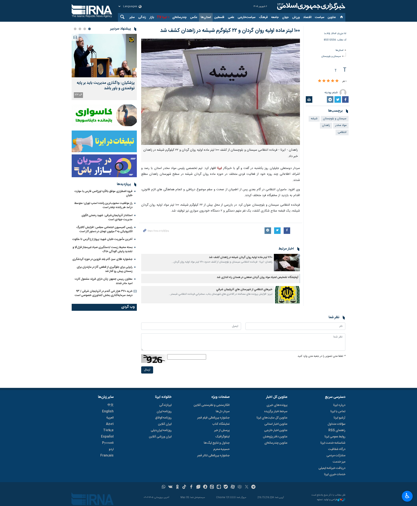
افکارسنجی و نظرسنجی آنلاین (212, 405)
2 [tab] (84, 29)
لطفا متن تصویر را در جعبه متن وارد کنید (321, 356)
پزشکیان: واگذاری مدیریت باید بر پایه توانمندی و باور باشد (106, 86)
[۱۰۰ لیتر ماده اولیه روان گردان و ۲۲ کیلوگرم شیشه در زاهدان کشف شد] (220, 92)
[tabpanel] (104, 67)
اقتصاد (307, 17)
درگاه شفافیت (336, 449)
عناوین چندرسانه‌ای (275, 443)
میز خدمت (339, 462)
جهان (285, 17)
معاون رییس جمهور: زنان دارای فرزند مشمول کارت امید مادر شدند (103, 281)
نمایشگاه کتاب (221, 424)
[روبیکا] (240, 487)
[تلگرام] (253, 487)
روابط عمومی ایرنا (334, 436)
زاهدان (326, 125)
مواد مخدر (340, 125)
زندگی (142, 17)
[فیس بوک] (191, 487)
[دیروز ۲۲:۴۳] (104, 55)
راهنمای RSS (336, 430)
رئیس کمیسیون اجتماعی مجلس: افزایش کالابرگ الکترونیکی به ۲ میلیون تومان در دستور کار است (104, 229)
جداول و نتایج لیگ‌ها (217, 443)
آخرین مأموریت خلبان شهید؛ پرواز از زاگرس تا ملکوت (102, 239)
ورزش (296, 17)
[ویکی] (170, 487)
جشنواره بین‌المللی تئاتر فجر (213, 455)
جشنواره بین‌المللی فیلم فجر (213, 417)
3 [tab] (80, 29)
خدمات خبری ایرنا (334, 474)
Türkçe (108, 430)
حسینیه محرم (221, 449)
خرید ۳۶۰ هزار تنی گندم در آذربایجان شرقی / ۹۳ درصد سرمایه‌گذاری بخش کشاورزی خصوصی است (103, 293)
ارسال (147, 370)
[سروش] (205, 487)
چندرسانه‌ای (179, 17)
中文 (111, 405)
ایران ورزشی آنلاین (160, 436)
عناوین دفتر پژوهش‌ (275, 436)
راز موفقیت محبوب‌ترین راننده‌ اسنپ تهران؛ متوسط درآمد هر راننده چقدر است (103, 205)
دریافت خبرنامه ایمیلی (331, 468)
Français (107, 455)
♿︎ (407, 496)
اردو (111, 449)
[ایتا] (212, 487)
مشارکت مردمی (335, 455)
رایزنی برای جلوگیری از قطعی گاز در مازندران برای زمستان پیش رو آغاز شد (104, 269)
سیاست (319, 17)
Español (107, 436)
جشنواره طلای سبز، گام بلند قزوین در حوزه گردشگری (102, 259)
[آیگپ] (219, 487)
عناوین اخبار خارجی (275, 430)
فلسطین (219, 17)
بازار (151, 17)
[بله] (226, 487)
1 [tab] (89, 29)
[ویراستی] (198, 487)
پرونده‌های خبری (276, 405)
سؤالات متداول (336, 424)
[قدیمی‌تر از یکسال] (287, 262)
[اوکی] (177, 487)
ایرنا (310, 6)
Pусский (108, 443)
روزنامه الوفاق (163, 417)
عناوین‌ (332, 17)
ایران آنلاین (165, 424)
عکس (193, 17)
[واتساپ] (164, 487)
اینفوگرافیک (222, 436)
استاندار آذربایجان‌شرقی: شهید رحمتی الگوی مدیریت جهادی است (106, 217)
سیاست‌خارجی (246, 17)
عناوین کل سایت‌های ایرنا (271, 417)
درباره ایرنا (339, 405)
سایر (132, 17)
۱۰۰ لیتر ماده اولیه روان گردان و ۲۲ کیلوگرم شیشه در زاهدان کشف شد (230, 30)
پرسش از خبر (222, 430)
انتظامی (342, 132)
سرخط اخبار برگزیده (275, 411)
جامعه (275, 17)
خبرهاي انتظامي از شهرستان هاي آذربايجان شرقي (244, 289)
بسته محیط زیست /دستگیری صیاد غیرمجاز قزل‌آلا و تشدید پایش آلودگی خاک (102, 249)
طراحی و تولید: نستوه (327, 500)
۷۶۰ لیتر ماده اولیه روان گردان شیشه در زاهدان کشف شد (240, 257)
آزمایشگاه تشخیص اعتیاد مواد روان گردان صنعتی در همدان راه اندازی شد (257, 277)
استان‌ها (206, 17)
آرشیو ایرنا (339, 417)
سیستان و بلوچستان (331, 56)
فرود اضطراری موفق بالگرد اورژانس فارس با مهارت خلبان (103, 193)
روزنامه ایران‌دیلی (161, 430)
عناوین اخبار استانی (275, 424)
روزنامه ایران (164, 411)
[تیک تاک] (184, 487)
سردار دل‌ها (223, 411)
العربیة (110, 417)
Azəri (110, 424)
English (108, 411)
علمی (231, 17)
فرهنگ (263, 17)
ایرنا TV (162, 17)
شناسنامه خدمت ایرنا (332, 443)
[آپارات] (233, 487)
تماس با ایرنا (337, 411)
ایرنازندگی (165, 405)
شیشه (314, 118)
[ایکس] (247, 487)
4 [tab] (75, 29)
